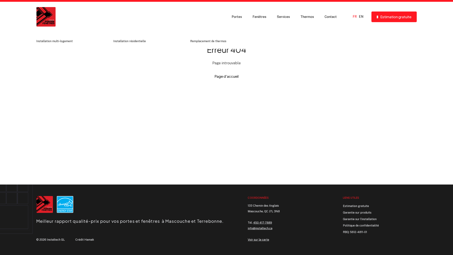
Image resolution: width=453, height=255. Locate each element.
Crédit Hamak (84, 239)
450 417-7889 (262, 222)
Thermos (307, 17)
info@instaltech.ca (260, 228)
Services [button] (283, 17)
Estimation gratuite (356, 206)
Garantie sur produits (357, 212)
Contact (331, 17)
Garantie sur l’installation (360, 219)
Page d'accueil (226, 76)
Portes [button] (237, 17)
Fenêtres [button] (259, 17)
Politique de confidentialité (361, 225)
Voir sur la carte (258, 239)
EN (361, 16)
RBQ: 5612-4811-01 (355, 232)
